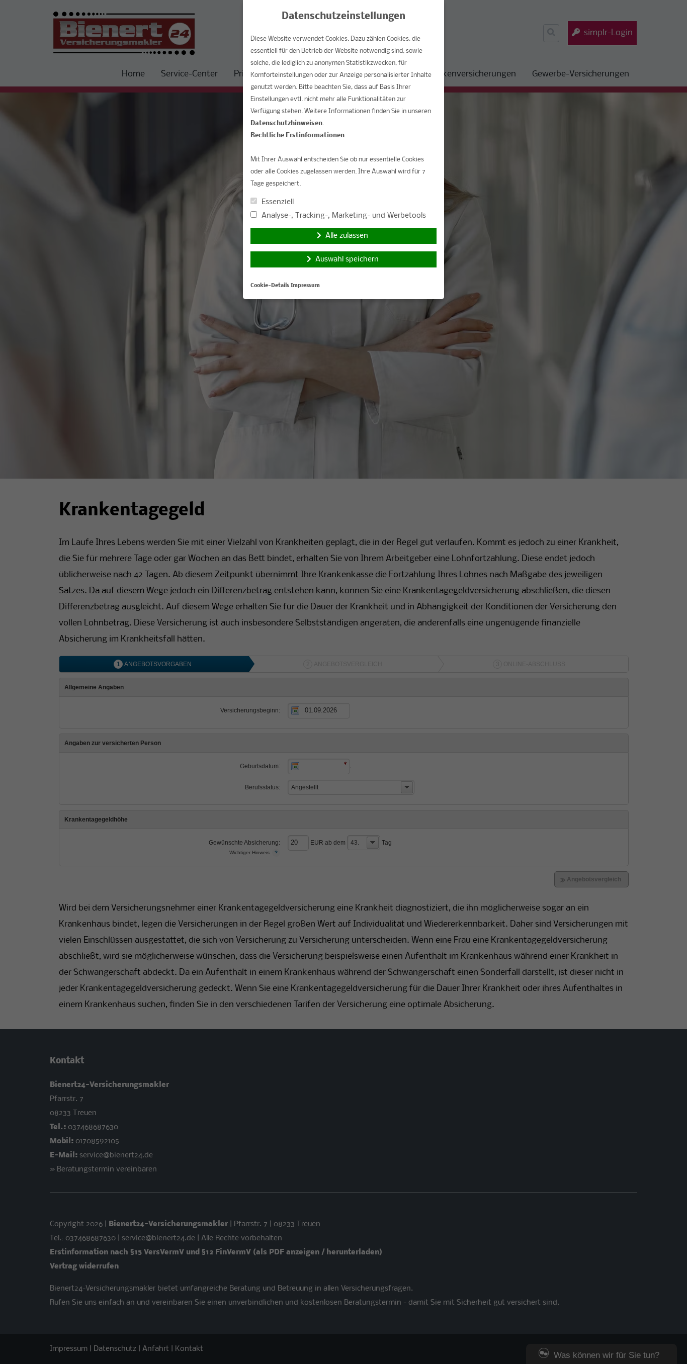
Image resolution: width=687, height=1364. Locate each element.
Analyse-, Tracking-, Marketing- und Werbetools (343, 216)
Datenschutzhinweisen (286, 123)
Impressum (305, 286)
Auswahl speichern (347, 259)
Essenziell (277, 202)
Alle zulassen (346, 236)
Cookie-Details (269, 286)
